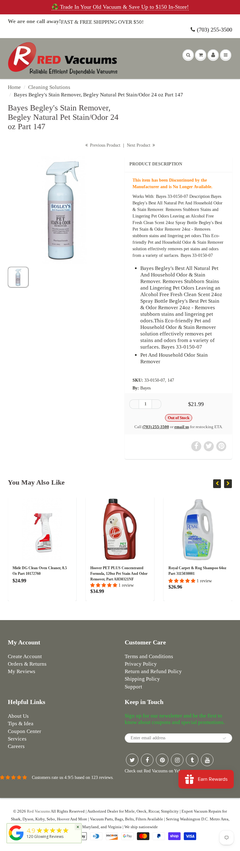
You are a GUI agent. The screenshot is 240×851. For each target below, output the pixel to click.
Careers (16, 746)
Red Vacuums (38, 811)
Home (14, 87)
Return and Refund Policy (153, 671)
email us (181, 426)
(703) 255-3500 (214, 30)
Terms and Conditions (149, 656)
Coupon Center (24, 731)
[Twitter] (132, 760)
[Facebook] (147, 760)
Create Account (25, 656)
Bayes (145, 388)
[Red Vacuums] (16, 841)
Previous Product (104, 145)
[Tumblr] (192, 760)
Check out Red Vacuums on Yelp (153, 771)
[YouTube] (207, 760)
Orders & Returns (27, 664)
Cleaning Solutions (49, 87)
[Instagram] (177, 760)
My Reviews (21, 671)
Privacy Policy (141, 664)
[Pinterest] (162, 760)
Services (17, 739)
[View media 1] (18, 277)
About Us (18, 716)
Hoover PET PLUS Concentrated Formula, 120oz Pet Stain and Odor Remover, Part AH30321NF (81, 573)
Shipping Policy (142, 679)
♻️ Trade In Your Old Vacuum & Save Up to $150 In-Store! (120, 7)
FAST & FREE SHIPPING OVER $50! (102, 22)
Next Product (139, 145)
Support (133, 687)
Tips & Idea (20, 723)
